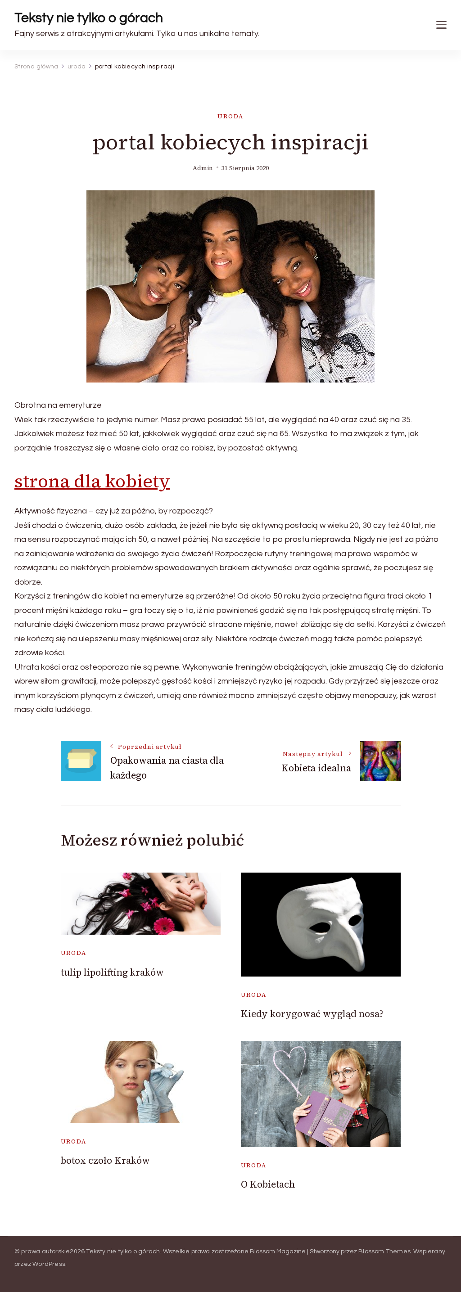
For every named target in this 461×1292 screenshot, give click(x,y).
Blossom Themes (384, 1251)
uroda (230, 116)
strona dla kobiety (92, 481)
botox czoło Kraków (105, 1160)
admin (203, 168)
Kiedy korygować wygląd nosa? (312, 1013)
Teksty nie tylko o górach (88, 18)
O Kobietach (268, 1184)
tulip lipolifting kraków (112, 972)
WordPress (48, 1264)
